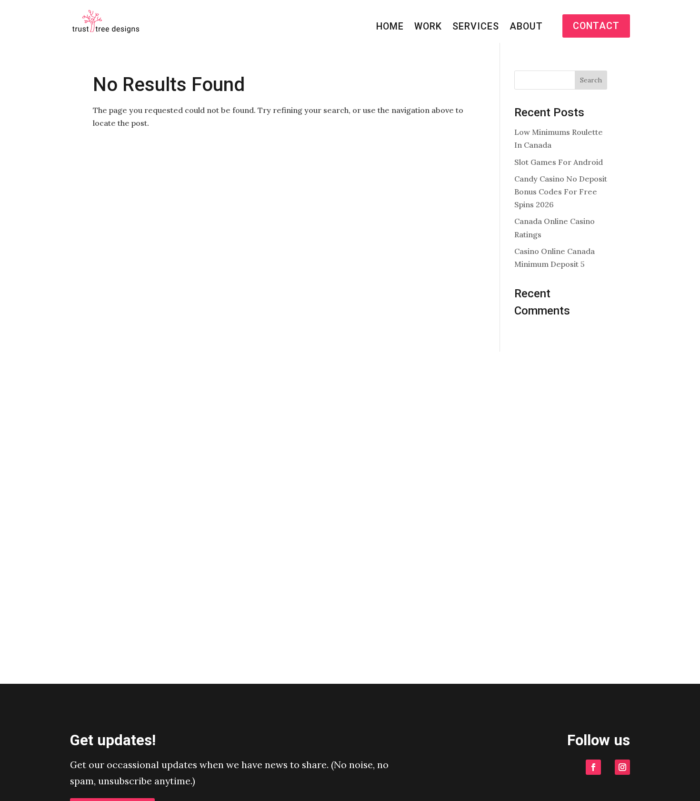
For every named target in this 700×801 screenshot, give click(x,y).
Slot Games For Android (558, 162)
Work (428, 27)
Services (475, 27)
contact (596, 25)
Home (390, 27)
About (526, 27)
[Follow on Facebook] (593, 767)
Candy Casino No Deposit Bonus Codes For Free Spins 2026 (560, 191)
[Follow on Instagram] (622, 767)
